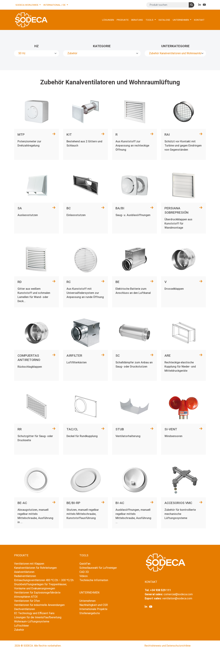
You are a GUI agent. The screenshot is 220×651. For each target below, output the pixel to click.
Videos (83, 576)
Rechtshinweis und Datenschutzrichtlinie (168, 645)
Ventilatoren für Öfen (27, 600)
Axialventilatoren (24, 572)
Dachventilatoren (24, 609)
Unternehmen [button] (181, 19)
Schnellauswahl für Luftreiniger (98, 567)
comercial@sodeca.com (178, 594)
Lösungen (108, 19)
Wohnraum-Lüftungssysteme (31, 621)
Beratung (137, 19)
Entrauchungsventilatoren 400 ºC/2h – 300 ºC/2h (44, 580)
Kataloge (164, 19)
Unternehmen (87, 600)
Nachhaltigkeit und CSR (93, 605)
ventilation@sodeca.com (177, 598)
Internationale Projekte (93, 609)
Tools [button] (150, 19)
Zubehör (19, 629)
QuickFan (84, 563)
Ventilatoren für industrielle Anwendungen (39, 605)
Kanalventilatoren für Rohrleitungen (35, 567)
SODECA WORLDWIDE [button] (27, 4)
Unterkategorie (175, 46)
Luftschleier (21, 625)
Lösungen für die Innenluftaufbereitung (37, 617)
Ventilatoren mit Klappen (29, 563)
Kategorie (102, 46)
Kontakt (199, 19)
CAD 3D (84, 572)
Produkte (123, 19)
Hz (36, 46)
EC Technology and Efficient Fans (34, 613)
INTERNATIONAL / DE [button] (54, 4)
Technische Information (93, 580)
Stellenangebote (89, 613)
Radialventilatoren (25, 576)
